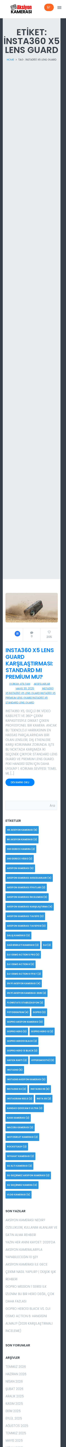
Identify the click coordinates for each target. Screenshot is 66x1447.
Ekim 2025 (13, 1411)
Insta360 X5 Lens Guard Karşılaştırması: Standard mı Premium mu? (30, 663)
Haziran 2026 (16, 1374)
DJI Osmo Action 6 (20, 964)
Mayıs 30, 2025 (25, 688)
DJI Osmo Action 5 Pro (23, 954)
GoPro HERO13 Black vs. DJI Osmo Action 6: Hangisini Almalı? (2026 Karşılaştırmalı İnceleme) (29, 1320)
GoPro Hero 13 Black (22, 1050)
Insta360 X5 (40, 1089)
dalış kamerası (18, 935)
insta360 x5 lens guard (24, 693)
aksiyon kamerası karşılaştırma (29, 906)
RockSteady (17, 1146)
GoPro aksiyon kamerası (25, 1021)
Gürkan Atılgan (19, 684)
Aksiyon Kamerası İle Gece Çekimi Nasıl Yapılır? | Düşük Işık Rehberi (31, 1271)
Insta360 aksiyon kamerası (26, 1079)
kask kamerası (18, 1117)
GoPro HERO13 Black (22, 1041)
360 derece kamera (21, 849)
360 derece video (19, 858)
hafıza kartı (17, 1060)
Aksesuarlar (42, 684)
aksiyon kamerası (20, 868)
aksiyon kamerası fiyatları (26, 887)
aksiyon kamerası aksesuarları (29, 877)
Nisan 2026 (14, 1381)
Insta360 (15, 1069)
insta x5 (44, 1098)
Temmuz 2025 (16, 1433)
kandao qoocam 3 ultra (24, 1108)
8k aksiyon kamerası (22, 839)
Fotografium (17, 1012)
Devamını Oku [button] (20, 782)
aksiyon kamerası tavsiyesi (26, 925)
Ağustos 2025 (17, 1426)
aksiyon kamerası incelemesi (27, 897)
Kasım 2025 (14, 1403)
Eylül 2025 (14, 1418)
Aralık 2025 (15, 1396)
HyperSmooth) (42, 1060)
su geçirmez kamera (22, 1185)
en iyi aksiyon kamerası (23, 983)
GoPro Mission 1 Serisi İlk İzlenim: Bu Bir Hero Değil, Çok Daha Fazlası (30, 1294)
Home (10, 59)
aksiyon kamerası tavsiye (25, 916)
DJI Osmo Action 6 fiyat (24, 973)
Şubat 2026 (14, 1389)
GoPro (39, 1012)
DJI (47, 945)
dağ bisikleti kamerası (23, 945)
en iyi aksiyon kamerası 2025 (26, 993)
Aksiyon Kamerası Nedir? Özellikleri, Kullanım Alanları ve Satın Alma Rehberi (31, 1227)
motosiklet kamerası (22, 1137)
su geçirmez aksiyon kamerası (28, 1175)
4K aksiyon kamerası (22, 829)
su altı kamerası (19, 1165)
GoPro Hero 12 (42, 1031)
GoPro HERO (17, 1031)
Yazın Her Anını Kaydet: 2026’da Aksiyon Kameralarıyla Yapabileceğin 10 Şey (30, 1249)
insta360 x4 (16, 1089)
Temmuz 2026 (16, 1366)
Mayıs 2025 (14, 1440)
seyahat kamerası (20, 1156)
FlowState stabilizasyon (25, 1002)
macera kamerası (20, 1127)
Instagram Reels (19, 1098)
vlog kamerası (18, 1194)
